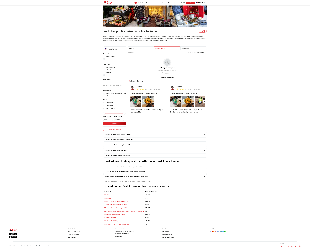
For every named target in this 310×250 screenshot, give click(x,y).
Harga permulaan (107, 116)
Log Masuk (190, 2)
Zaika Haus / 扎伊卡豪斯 (111, 221)
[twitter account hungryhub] (288, 246)
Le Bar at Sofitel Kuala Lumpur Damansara (115, 204)
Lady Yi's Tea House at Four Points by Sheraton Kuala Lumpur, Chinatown (124, 211)
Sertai (183, 2)
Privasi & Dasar (13, 245)
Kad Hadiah (141, 2)
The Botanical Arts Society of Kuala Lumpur (116, 201)
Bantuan (177, 2)
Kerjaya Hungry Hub (168, 237)
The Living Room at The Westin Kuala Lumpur (116, 224)
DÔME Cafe (107, 195)
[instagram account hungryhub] (285, 246)
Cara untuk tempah (74, 234)
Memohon (114, 123)
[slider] (104, 113)
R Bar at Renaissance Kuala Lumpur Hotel (115, 208)
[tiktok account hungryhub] (296, 246)
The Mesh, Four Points (110, 217)
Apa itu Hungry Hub (74, 231)
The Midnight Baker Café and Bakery (114, 214)
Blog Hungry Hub (167, 231)
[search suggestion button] (135, 3)
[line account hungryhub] (300, 246)
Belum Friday (107, 198)
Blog (147, 2)
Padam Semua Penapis (167, 77)
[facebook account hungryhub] (281, 246)
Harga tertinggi (118, 116)
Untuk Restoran (155, 2)
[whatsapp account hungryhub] (292, 246)
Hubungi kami (72, 237)
